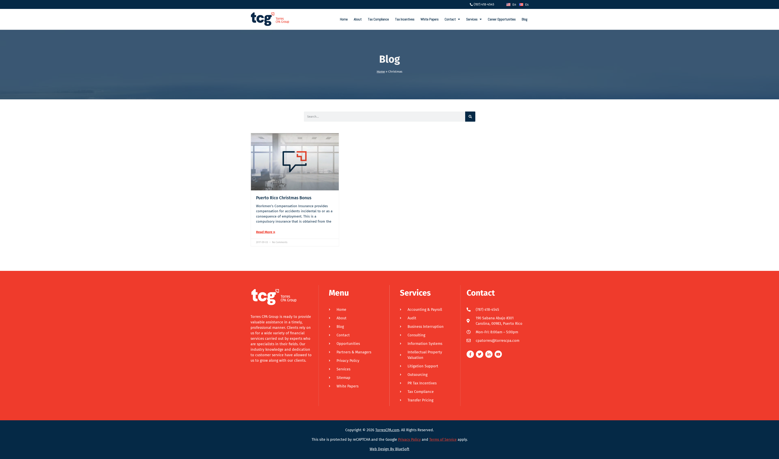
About (358, 19)
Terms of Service (443, 439)
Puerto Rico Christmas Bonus (283, 198)
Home (344, 19)
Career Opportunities (502, 19)
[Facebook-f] (470, 354)
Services (472, 19)
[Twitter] (479, 354)
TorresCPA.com (387, 430)
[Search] (470, 117)
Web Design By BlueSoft (389, 449)
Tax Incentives (404, 19)
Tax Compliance (378, 19)
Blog (524, 19)
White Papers (430, 19)
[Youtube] (498, 354)
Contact (450, 19)
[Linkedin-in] (489, 354)
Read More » (265, 232)
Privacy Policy (409, 439)
